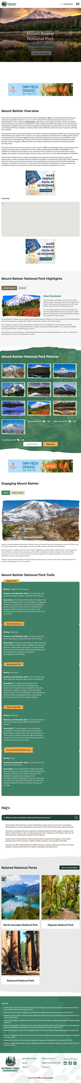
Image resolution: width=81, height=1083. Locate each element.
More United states (69, 867)
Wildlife (22, 288)
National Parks (29, 1058)
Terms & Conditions (51, 1063)
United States (30, 122)
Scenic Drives (17, 493)
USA (49, 118)
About (25, 1067)
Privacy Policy (48, 1058)
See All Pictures (32, 444)
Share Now (50, 444)
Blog (24, 1063)
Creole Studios (48, 1078)
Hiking (5, 493)
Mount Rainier (9, 288)
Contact (46, 1067)
